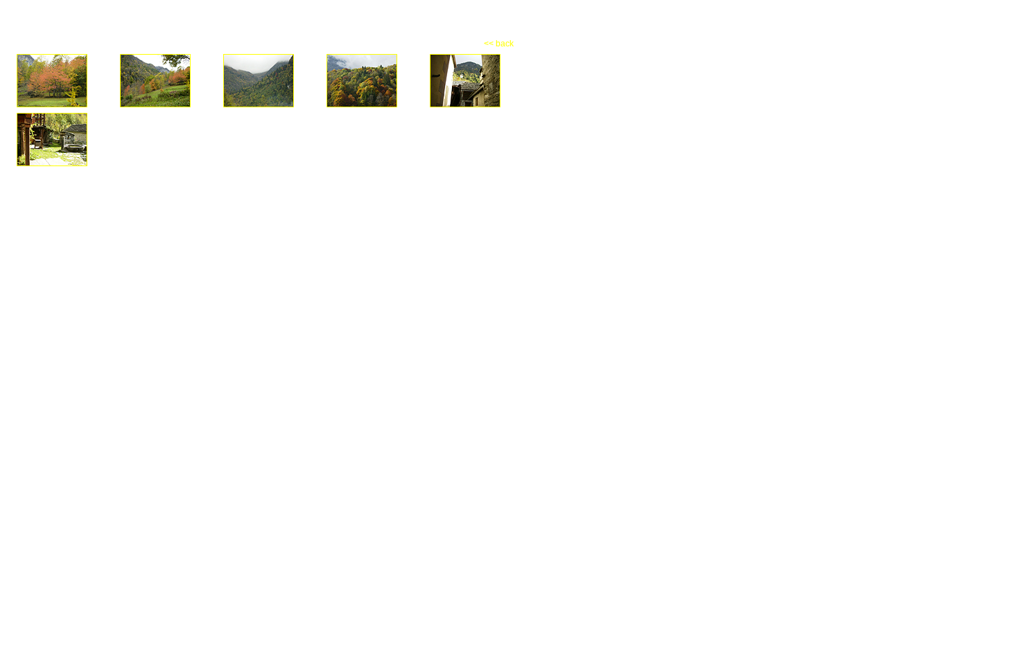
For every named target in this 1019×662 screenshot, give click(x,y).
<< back (499, 43)
